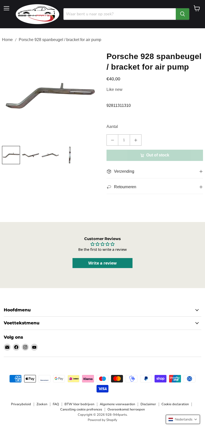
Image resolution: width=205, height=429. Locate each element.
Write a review (102, 263)
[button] (183, 419)
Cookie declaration (175, 404)
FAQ (56, 404)
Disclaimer (148, 404)
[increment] (135, 140)
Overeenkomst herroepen (126, 409)
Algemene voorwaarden (117, 404)
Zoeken (41, 404)
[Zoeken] (182, 14)
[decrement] (112, 140)
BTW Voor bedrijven (79, 404)
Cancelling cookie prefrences (81, 409)
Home (7, 40)
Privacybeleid (21, 404)
